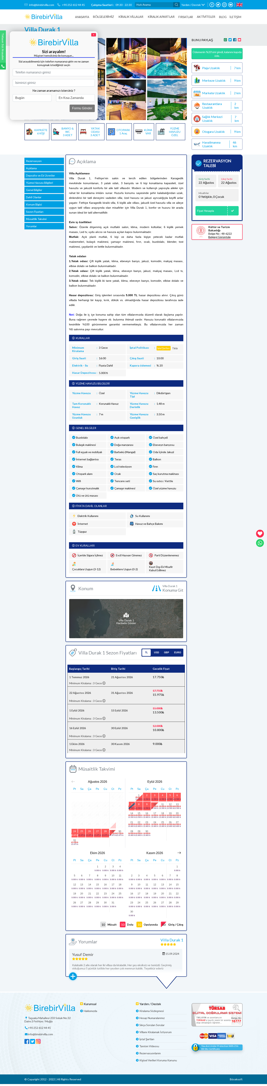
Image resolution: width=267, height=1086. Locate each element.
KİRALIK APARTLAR (161, 16)
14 (131, 813)
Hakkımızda (90, 1011)
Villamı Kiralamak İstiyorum (155, 1032)
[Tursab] (217, 1015)
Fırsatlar (185, 17)
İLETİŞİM (235, 17)
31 (74, 840)
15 (139, 813)
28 (105, 831)
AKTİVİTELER (206, 16)
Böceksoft (236, 1079)
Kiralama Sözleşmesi (151, 1011)
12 (170, 804)
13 (177, 804)
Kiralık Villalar (130, 16)
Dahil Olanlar (33, 197)
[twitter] (218, 4)
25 (81, 831)
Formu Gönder (82, 108)
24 (74, 831)
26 (89, 831)
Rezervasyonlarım (150, 1053)
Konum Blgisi (34, 204)
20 (177, 813)
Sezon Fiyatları (34, 211)
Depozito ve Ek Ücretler (40, 175)
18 (162, 813)
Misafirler (204, 193)
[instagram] (224, 4)
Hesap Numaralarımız (152, 1018)
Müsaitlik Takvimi (36, 219)
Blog (222, 17)
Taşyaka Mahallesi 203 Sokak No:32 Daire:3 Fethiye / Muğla (47, 1019)
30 (119, 831)
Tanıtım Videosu (149, 1046)
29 (112, 831)
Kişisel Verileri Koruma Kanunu (158, 1060)
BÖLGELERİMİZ (103, 16)
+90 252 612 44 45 (73, 4)
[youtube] (230, 4)
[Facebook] (212, 4)
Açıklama (31, 168)
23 (146, 822)
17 (154, 813)
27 (97, 831)
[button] (193, 4)
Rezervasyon (34, 161)
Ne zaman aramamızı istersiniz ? (53, 90)
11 (162, 804)
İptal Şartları (146, 1039)
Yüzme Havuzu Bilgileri (39, 182)
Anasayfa (82, 17)
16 (146, 813)
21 (131, 822)
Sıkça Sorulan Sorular (152, 1025)
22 (139, 822)
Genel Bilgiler (34, 190)
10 (154, 804)
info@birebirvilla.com (41, 4)
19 (170, 813)
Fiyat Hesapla (205, 210)
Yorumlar (31, 226)
